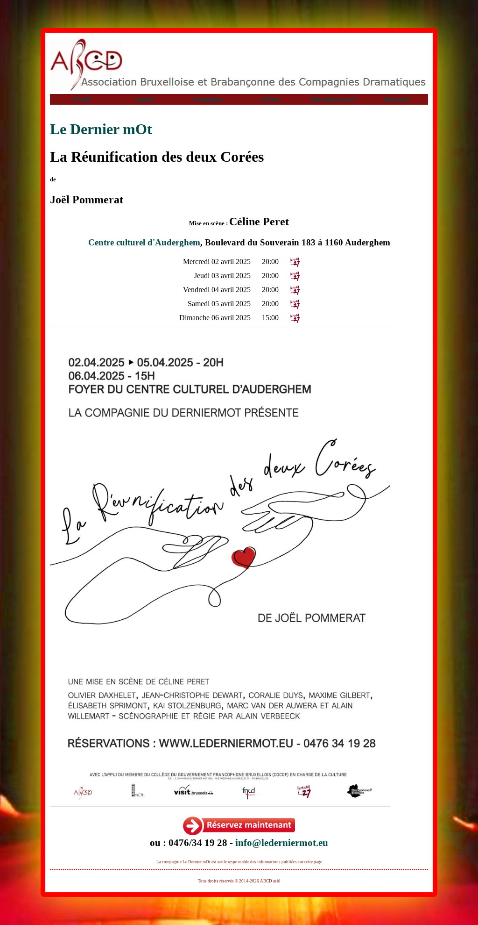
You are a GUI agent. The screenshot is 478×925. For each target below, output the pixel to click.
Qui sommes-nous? (334, 99)
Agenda (144, 99)
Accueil (81, 99)
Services (270, 99)
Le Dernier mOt (101, 129)
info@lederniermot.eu (281, 842)
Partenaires (396, 99)
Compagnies (208, 99)
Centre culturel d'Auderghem (144, 242)
